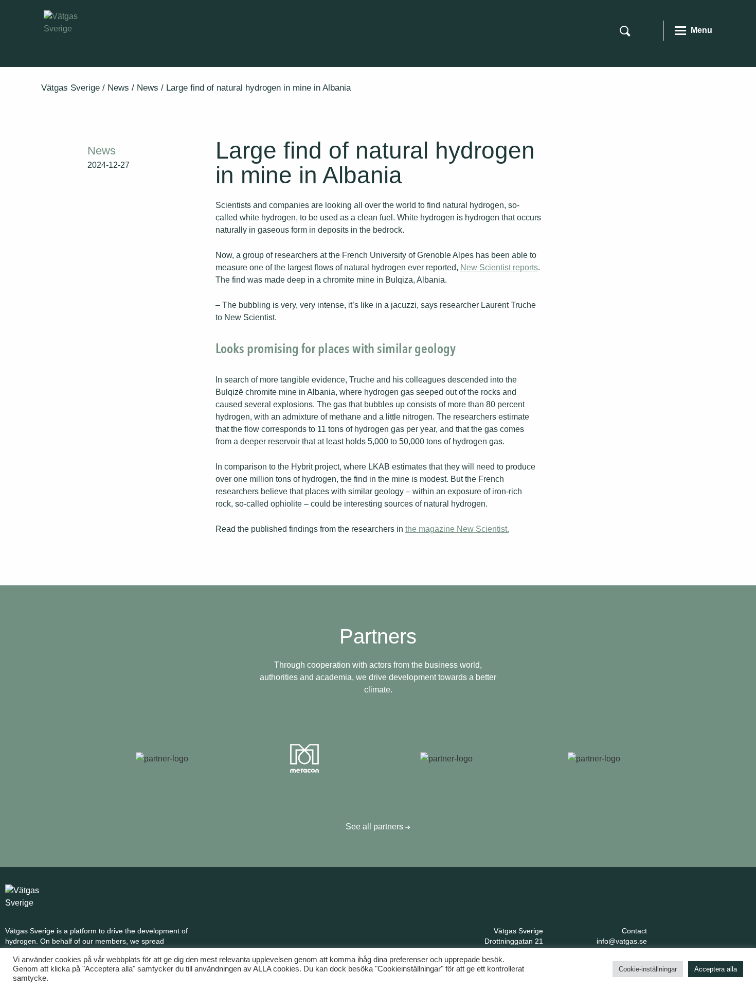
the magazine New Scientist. (457, 529)
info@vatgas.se (622, 941)
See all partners (375, 826)
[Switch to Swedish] (649, 30)
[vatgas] (36, 896)
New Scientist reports (499, 267)
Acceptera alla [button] (715, 969)
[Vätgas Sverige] (74, 22)
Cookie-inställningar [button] (648, 969)
